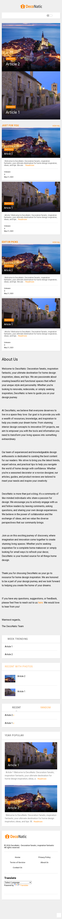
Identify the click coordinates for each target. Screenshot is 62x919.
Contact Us (17, 868)
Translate (24, 885)
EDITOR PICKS (10, 242)
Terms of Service (17, 862)
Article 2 (13, 64)
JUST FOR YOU (10, 125)
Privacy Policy (44, 857)
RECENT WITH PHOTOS (19, 666)
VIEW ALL (56, 126)
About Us (44, 862)
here (40, 602)
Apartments (11, 58)
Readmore (29, 165)
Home (17, 857)
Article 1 (13, 112)
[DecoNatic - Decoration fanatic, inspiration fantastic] (31, 8)
